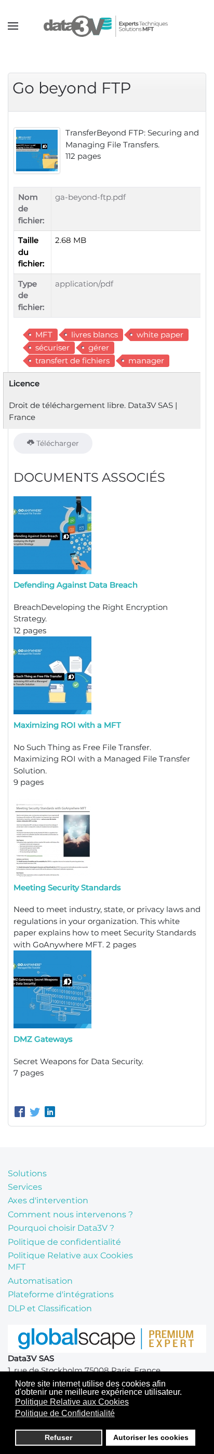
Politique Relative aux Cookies (70, 1255)
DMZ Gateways (43, 1039)
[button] (13, 26)
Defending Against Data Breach (76, 585)
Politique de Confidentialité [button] (65, 1413)
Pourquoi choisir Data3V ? (61, 1228)
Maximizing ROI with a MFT (67, 725)
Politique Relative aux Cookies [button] (72, 1401)
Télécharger (56, 443)
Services (25, 1187)
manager (146, 360)
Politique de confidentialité (64, 1242)
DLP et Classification (50, 1308)
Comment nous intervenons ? (70, 1214)
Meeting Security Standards (67, 887)
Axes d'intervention (48, 1200)
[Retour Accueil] (107, 26)
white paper (160, 334)
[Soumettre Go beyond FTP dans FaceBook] (21, 1113)
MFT (43, 334)
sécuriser (52, 347)
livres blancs (94, 334)
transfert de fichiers (72, 360)
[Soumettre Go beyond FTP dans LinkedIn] (50, 1113)
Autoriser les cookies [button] (151, 1437)
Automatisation (40, 1281)
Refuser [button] (58, 1437)
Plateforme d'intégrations (61, 1294)
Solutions (27, 1173)
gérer (98, 347)
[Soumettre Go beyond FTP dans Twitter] (36, 1113)
